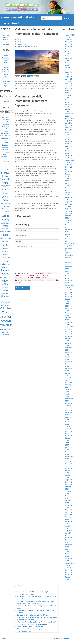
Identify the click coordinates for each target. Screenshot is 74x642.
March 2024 (69, 130)
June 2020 (68, 290)
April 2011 (68, 535)
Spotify (5, 287)
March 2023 (69, 172)
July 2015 (68, 426)
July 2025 (68, 79)
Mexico (5, 150)
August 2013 (69, 480)
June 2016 (68, 406)
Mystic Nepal (5, 81)
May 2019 (68, 331)
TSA (5, 299)
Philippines (5, 79)
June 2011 (68, 533)
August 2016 (69, 403)
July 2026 (68, 37)
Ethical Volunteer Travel (5, 212)
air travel (5, 172)
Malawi (5, 40)
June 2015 (68, 429)
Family (5, 219)
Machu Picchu (5, 243)
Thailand (5, 296)
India (5, 63)
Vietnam (5, 76)
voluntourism (5, 332)
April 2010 (68, 572)
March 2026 (69, 46)
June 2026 (68, 40)
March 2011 (69, 538)
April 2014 (68, 466)
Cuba (5, 140)
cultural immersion (5, 203)
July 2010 (68, 565)
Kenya (5, 42)
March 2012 (69, 514)
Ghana (5, 37)
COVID (5, 196)
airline (5, 169)
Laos (5, 65)
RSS (19, 586)
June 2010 (68, 568)
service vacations (5, 275)
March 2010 (69, 575)
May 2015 (68, 431)
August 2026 (69, 35)
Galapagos (5, 145)
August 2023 (69, 160)
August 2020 (69, 285)
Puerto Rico (5, 161)
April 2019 (68, 334)
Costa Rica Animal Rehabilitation (5, 131)
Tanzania (5, 293)
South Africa (5, 35)
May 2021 (68, 250)
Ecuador (5, 143)
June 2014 (68, 461)
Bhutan (5, 56)
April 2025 (68, 86)
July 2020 (68, 287)
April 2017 (68, 380)
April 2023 (68, 169)
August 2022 (69, 202)
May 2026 (68, 42)
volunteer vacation (5, 318)
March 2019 (69, 336)
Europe (5, 215)
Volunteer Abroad (5, 305)
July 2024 (68, 121)
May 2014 (68, 463)
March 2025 (69, 88)
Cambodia (5, 58)
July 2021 (68, 246)
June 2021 (68, 248)
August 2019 (69, 327)
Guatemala (5, 147)
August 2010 (69, 563)
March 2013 (69, 484)
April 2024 (68, 128)
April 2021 (68, 253)
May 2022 (68, 209)
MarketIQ (66, 638)
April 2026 (68, 44)
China (6, 60)
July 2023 (68, 162)
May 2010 (68, 570)
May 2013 (68, 482)
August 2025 (69, 77)
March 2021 (69, 255)
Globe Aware (5, 228)
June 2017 (68, 378)
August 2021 (69, 243)
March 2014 (69, 468)
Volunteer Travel (6, 310)
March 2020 (69, 297)
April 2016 (68, 408)
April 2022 (68, 211)
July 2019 (68, 329)
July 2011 (68, 531)
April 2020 (68, 294)
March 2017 (69, 382)
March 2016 (69, 410)
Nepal (5, 254)
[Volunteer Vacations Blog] (37, 7)
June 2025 (68, 81)
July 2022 (68, 204)
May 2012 (68, 510)
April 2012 (68, 512)
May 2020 (68, 292)
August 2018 (69, 362)
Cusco (5, 206)
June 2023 (68, 165)
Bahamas (5, 117)
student (5, 290)
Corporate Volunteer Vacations (5, 186)
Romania (6, 101)
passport (5, 257)
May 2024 (68, 125)
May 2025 (68, 84)
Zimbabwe (5, 44)
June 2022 (68, 206)
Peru (5, 261)
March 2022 (69, 213)
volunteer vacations (6, 327)
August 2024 (69, 118)
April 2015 (68, 433)
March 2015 (69, 436)
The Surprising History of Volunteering (30, 627)
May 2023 (68, 167)
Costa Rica (5, 191)
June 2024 (68, 123)
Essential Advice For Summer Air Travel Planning (33, 615)
